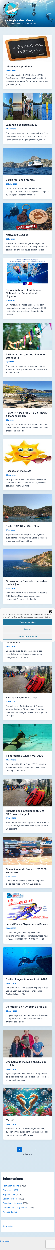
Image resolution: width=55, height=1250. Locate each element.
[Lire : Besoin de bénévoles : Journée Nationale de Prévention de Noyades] (27, 272)
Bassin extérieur (10, 1199)
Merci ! (10, 1120)
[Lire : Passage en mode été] (27, 452)
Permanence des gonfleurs (15, 1207)
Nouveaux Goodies (17, 234)
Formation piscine (11, 1186)
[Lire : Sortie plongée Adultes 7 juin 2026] (27, 961)
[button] (51, 611)
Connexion (8, 1226)
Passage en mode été (18, 470)
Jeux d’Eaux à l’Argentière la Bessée (27, 924)
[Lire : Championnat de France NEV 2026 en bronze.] (27, 851)
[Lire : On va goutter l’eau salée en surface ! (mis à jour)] (27, 563)
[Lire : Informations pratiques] (27, 48)
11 (35, 1149)
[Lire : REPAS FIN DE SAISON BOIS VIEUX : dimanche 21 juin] (27, 394)
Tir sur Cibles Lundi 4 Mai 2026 (24, 755)
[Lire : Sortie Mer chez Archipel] (27, 161)
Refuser (27, 629)
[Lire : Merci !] (27, 1102)
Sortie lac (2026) (10, 1190)
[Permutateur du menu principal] (49, 13)
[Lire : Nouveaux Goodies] (27, 216)
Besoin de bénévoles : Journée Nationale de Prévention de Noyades (24, 293)
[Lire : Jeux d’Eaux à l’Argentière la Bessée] (27, 906)
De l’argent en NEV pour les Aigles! (26, 1006)
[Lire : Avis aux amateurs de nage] (27, 679)
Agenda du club (10, 1212)
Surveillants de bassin (13, 1203)
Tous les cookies (27, 622)
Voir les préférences (27, 636)
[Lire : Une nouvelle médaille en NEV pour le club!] (27, 1043)
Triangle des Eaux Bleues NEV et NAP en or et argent (25, 812)
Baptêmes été (9, 1194)
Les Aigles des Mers (18, 20)
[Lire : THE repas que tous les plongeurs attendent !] (27, 336)
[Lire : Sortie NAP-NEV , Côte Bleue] (27, 508)
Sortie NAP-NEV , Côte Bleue (23, 526)
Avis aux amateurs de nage (22, 697)
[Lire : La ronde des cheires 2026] (27, 106)
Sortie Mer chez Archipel (20, 179)
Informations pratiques (19, 66)
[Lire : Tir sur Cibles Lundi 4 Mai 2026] (27, 737)
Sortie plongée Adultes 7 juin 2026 (26, 979)
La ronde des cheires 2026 (22, 124)
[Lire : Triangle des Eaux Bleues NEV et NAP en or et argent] (27, 792)
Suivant (28, 1154)
